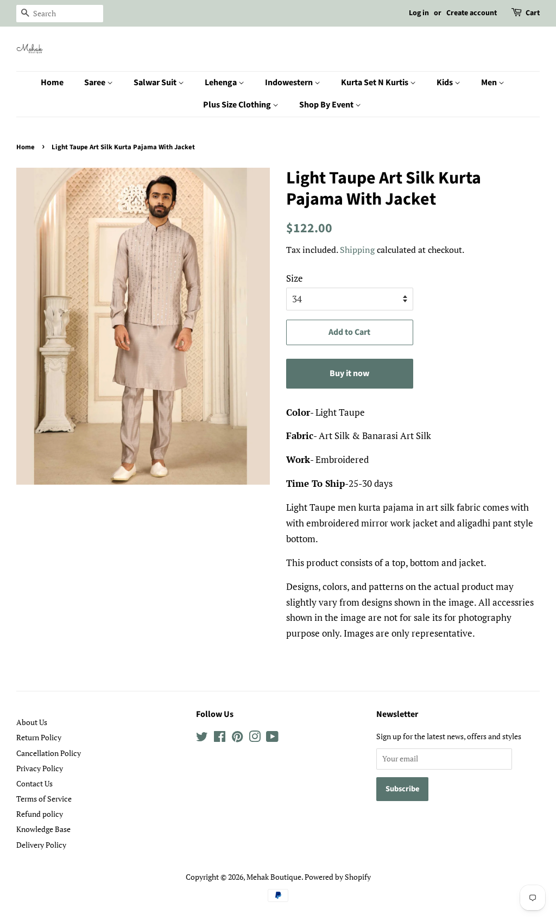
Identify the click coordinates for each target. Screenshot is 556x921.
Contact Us (34, 783)
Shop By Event (327, 105)
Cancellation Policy (48, 753)
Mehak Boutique (274, 877)
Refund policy (39, 814)
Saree (95, 82)
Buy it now (349, 373)
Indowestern (289, 82)
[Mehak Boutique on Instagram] (255, 738)
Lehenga (221, 82)
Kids (445, 82)
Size (294, 278)
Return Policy (38, 737)
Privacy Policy (39, 768)
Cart (533, 13)
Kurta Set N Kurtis (375, 82)
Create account (471, 13)
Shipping (357, 250)
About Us (31, 722)
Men (489, 82)
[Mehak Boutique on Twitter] (202, 738)
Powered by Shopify (338, 877)
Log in (419, 13)
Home (52, 82)
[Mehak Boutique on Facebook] (219, 738)
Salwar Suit (156, 82)
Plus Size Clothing (238, 105)
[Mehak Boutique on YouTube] (272, 738)
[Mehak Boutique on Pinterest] (237, 738)
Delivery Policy (41, 845)
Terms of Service (44, 798)
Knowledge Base (43, 829)
